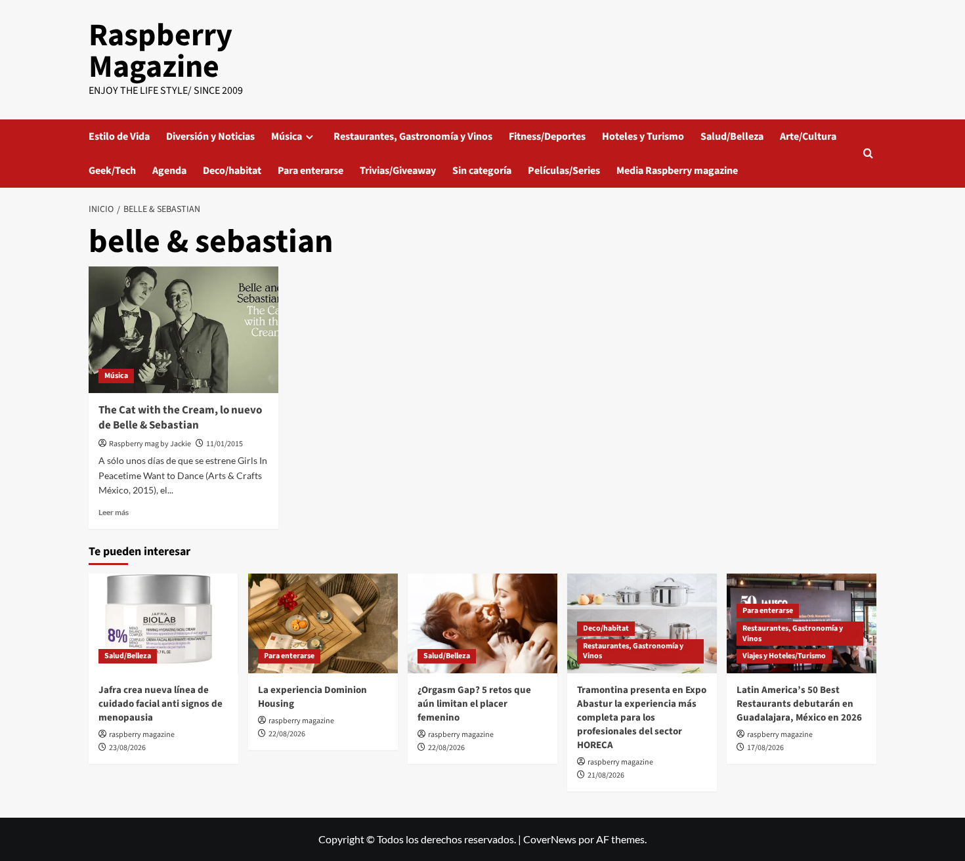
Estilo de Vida (119, 136)
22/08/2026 (286, 734)
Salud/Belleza (731, 136)
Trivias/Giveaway (398, 170)
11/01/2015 (224, 444)
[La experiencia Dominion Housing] (323, 623)
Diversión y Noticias (210, 136)
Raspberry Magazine (160, 51)
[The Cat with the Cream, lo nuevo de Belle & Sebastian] (183, 329)
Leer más (113, 512)
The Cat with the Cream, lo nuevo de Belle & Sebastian (180, 418)
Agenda (169, 170)
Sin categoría (481, 170)
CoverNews (549, 839)
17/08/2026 (765, 747)
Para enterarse (310, 170)
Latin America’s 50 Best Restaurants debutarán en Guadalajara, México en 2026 (799, 703)
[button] (868, 153)
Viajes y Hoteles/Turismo (784, 656)
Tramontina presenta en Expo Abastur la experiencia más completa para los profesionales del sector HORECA (641, 717)
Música (286, 136)
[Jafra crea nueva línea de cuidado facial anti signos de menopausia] (163, 623)
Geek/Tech (112, 170)
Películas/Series (564, 170)
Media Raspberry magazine (677, 170)
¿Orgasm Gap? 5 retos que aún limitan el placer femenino (474, 703)
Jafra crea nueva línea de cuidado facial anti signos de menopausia (160, 703)
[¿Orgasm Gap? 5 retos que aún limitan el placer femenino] (482, 623)
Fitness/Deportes (547, 136)
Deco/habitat (232, 170)
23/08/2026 (127, 747)
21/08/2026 (606, 775)
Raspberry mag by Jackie (150, 444)
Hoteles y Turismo (643, 136)
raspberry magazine (142, 734)
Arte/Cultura (808, 136)
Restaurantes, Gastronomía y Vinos (412, 136)
